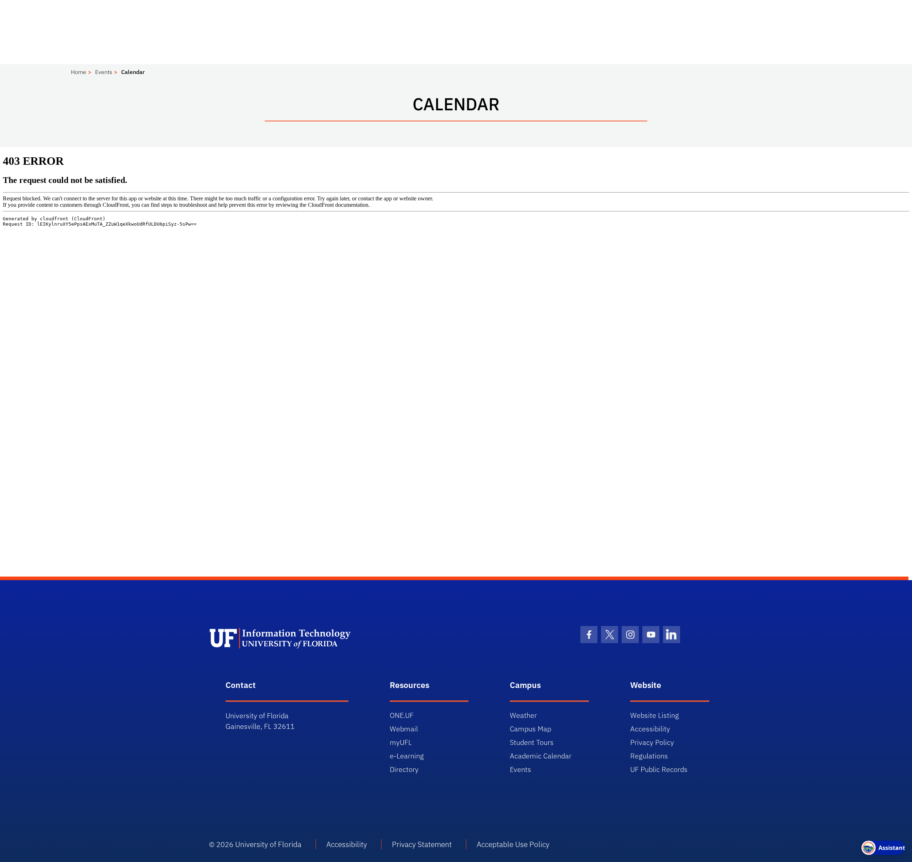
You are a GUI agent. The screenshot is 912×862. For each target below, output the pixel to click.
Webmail (404, 729)
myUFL (401, 742)
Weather (523, 715)
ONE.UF (402, 715)
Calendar (133, 71)
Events (103, 71)
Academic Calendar (540, 756)
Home (78, 71)
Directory (404, 769)
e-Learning (407, 756)
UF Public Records (659, 769)
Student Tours (532, 742)
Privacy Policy (652, 742)
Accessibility (650, 729)
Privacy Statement (422, 844)
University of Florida (268, 844)
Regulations (649, 756)
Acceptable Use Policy (513, 844)
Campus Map (530, 729)
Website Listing (654, 715)
